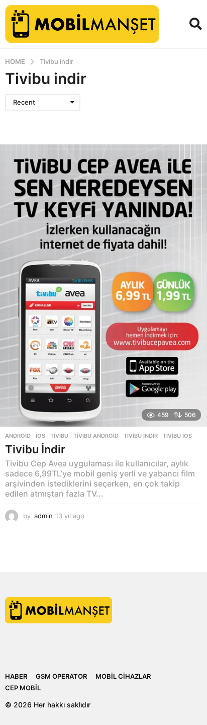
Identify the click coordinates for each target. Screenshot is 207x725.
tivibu (59, 436)
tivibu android (96, 436)
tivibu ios (177, 436)
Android (18, 436)
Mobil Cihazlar (123, 676)
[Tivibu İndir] (103, 285)
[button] (195, 24)
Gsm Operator (61, 676)
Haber (16, 676)
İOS (40, 436)
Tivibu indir (141, 436)
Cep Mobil (23, 688)
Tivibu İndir (35, 449)
